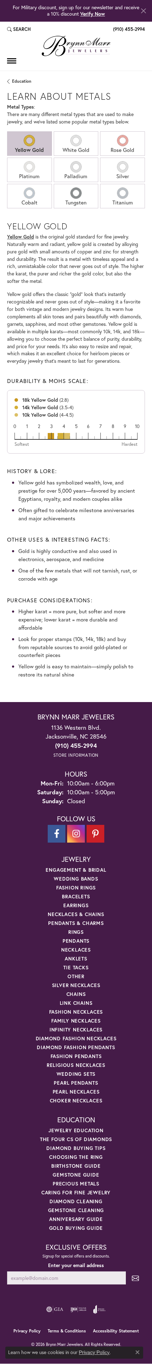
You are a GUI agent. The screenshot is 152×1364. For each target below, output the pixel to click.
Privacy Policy (27, 1330)
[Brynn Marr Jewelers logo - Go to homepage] (76, 45)
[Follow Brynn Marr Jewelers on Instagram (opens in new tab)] (76, 834)
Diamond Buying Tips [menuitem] (75, 1148)
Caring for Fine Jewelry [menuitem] (76, 1192)
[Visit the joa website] (99, 1309)
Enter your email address (76, 1265)
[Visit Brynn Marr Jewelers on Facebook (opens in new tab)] (56, 834)
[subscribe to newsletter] (135, 1277)
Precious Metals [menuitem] (76, 1183)
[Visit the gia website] (54, 1309)
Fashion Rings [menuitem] (76, 887)
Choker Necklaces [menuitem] (76, 1100)
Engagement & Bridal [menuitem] (76, 869)
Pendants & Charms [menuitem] (76, 923)
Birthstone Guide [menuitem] (76, 1165)
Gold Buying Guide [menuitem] (76, 1228)
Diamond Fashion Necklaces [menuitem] (76, 1038)
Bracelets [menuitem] (76, 896)
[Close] (143, 10)
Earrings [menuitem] (75, 905)
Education (21, 81)
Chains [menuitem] (76, 994)
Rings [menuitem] (76, 931)
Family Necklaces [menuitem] (76, 1020)
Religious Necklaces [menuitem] (76, 1065)
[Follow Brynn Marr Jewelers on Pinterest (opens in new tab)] (95, 834)
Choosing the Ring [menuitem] (76, 1157)
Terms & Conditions (67, 1330)
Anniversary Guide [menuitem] (76, 1219)
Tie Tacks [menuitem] (75, 967)
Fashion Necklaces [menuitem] (76, 1011)
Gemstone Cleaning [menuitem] (76, 1210)
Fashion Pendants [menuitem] (76, 1056)
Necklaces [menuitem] (76, 949)
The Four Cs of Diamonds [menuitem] (76, 1139)
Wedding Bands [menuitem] (76, 878)
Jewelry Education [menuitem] (76, 1130)
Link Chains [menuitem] (76, 1002)
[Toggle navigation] (11, 61)
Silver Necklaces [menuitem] (76, 985)
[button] (19, 29)
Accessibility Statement (116, 1330)
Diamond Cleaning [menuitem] (76, 1201)
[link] (128, 29)
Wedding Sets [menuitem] (76, 1073)
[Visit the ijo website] (78, 1309)
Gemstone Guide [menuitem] (76, 1174)
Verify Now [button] (92, 13)
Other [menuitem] (76, 976)
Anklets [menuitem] (76, 958)
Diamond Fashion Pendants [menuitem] (76, 1047)
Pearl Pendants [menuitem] (76, 1082)
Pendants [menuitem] (76, 940)
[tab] (29, 143)
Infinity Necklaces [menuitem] (76, 1029)
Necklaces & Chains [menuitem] (76, 914)
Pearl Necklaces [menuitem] (76, 1091)
